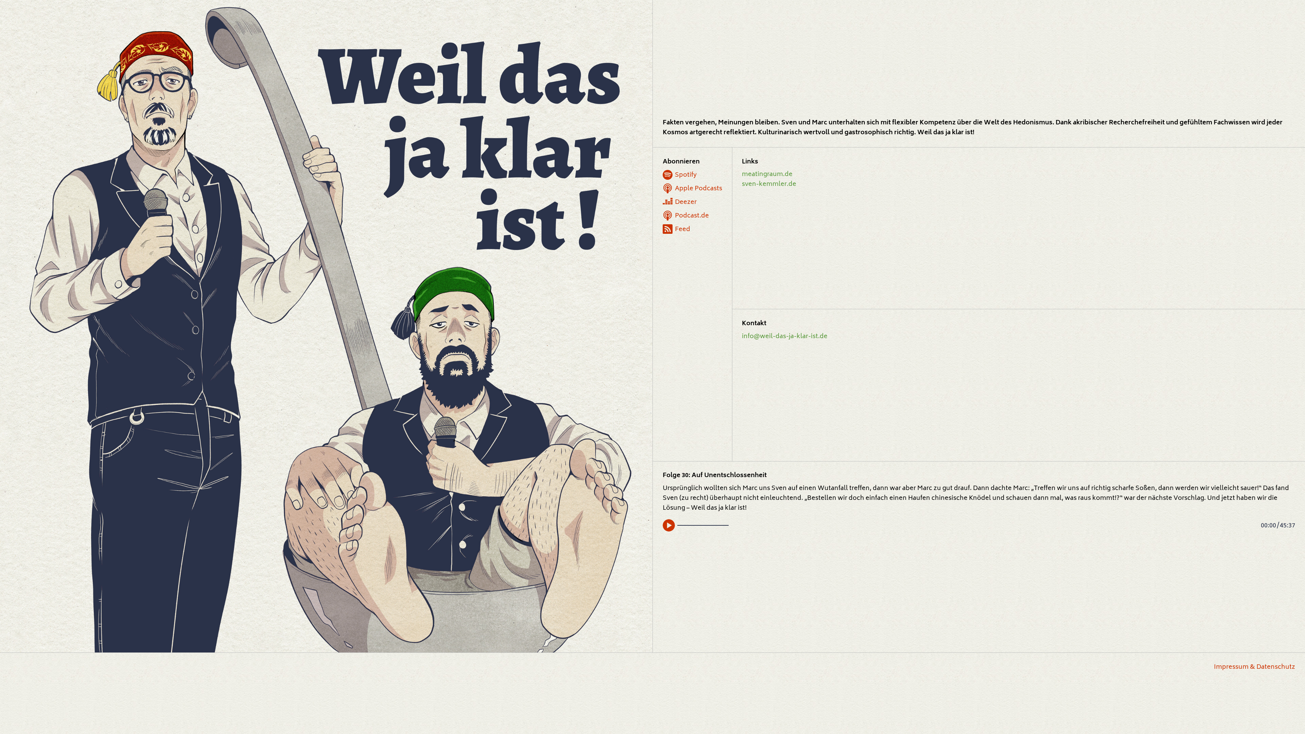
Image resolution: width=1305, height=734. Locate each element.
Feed (682, 229)
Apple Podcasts (698, 189)
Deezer (686, 202)
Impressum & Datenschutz (1254, 667)
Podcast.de (692, 216)
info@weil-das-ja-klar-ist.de (785, 336)
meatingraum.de (767, 174)
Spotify (686, 175)
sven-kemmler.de (769, 184)
